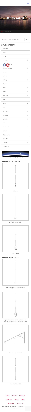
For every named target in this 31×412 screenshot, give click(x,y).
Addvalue (5, 48)
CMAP (4, 56)
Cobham (15, 60)
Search (27, 39)
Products (22, 395)
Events (23, 399)
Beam (4, 52)
